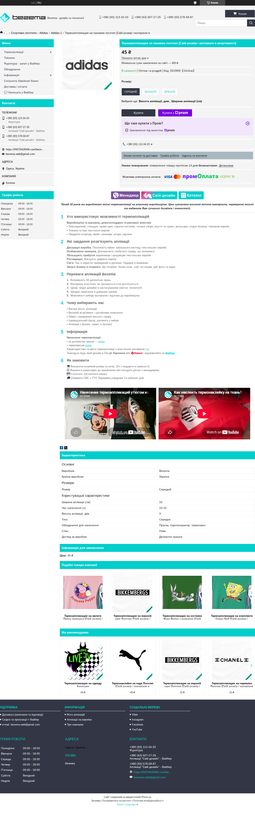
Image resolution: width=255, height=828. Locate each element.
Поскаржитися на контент (116, 800)
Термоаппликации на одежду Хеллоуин (83, 685)
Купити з (168, 112)
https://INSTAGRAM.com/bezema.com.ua (26, 149)
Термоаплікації (14, 52)
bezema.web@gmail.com (20, 154)
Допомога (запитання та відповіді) (22, 714)
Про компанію (75, 724)
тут (147, 349)
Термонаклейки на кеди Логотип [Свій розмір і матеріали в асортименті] (132, 685)
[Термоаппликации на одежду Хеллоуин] (83, 660)
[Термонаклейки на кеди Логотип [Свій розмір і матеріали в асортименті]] (132, 660)
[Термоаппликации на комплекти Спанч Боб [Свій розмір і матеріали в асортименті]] (231, 592)
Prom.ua (146, 797)
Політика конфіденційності (148, 800)
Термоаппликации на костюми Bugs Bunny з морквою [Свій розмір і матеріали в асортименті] (182, 617)
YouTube (137, 729)
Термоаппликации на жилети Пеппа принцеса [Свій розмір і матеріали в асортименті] (83, 617)
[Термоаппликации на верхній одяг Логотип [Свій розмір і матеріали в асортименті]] (132, 592)
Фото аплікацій (76, 714)
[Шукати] (251, 23)
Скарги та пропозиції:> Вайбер (20, 719)
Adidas (43, 32)
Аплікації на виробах (79, 719)
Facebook (137, 724)
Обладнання (12, 69)
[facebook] (61, 448)
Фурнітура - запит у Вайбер (22, 63)
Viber (135, 714)
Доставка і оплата (15, 86)
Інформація (11, 75)
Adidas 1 (56, 32)
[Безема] (22, 21)
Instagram (137, 719)
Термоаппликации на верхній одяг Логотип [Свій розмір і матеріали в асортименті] (132, 617)
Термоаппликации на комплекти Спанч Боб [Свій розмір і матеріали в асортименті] (232, 617)
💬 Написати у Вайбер (18, 92)
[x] (65, 448)
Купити (138, 112)
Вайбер (170, 353)
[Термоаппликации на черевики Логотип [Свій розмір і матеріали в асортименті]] (231, 660)
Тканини (9, 57)
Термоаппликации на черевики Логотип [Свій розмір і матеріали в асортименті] (231, 685)
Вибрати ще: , (162, 101)
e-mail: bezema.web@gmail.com (21, 724)
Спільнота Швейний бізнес (21, 80)
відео (101, 341)
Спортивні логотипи (24, 32)
